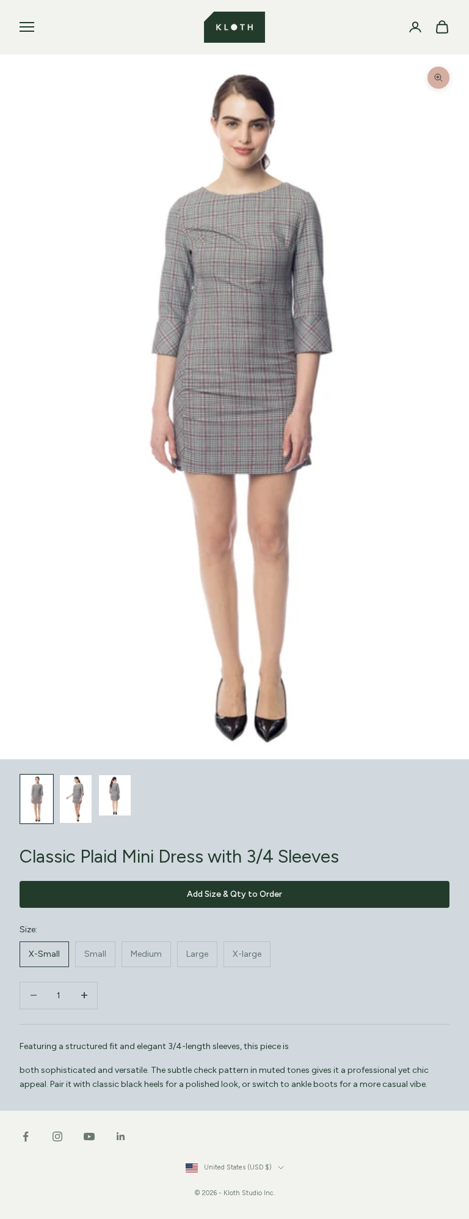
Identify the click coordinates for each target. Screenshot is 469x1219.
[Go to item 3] (115, 795)
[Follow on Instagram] (57, 1136)
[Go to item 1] (37, 799)
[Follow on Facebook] (26, 1136)
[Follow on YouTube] (89, 1136)
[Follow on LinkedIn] (121, 1136)
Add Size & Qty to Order (234, 894)
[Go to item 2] (76, 799)
